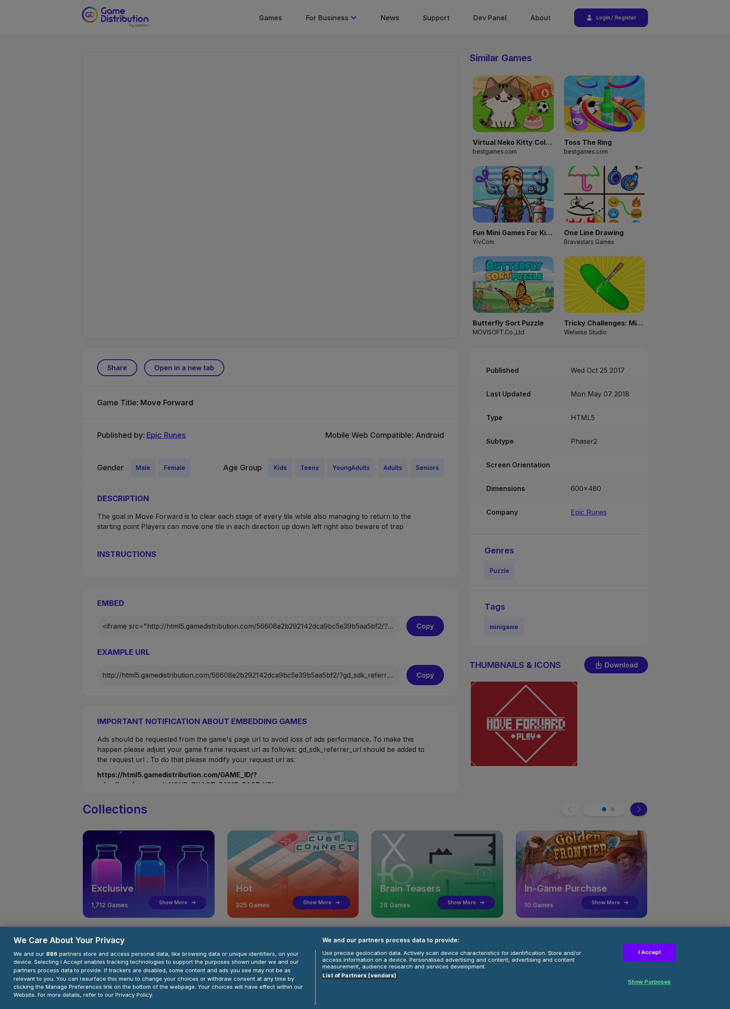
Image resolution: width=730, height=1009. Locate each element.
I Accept (649, 952)
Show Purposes (649, 981)
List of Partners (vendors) (359, 975)
